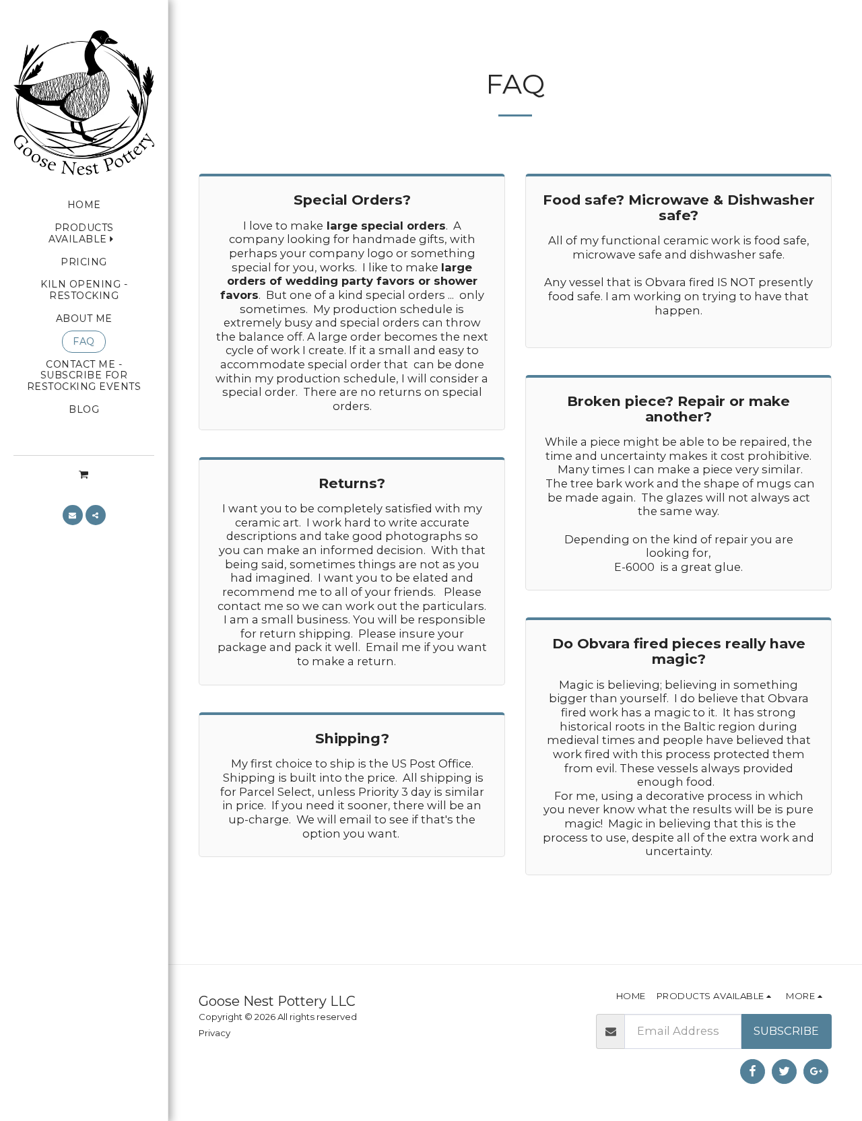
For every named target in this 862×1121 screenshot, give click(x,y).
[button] (84, 474)
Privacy (214, 1032)
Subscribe (786, 1031)
